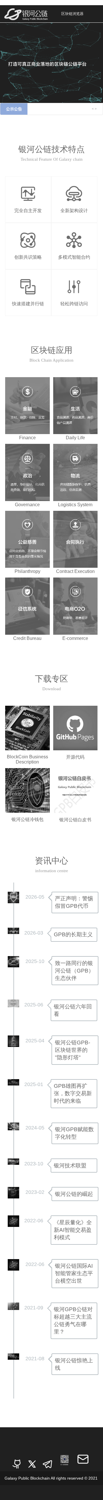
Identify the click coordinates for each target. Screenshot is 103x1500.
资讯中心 (51, 860)
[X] (32, 1460)
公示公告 (14, 109)
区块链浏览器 (72, 13)
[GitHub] (17, 1460)
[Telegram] (47, 1460)
